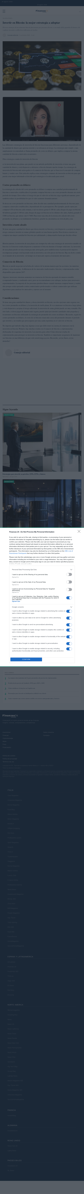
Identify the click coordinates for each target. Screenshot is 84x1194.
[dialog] (42, 597)
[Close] (80, 532)
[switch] (69, 574)
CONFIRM (26, 659)
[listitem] (42, 569)
